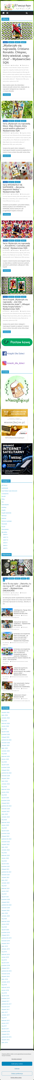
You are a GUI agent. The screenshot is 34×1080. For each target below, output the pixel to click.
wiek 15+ (17, 42)
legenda (21, 252)
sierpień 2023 (5, 811)
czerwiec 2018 (5, 982)
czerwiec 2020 (5, 916)
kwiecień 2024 (5, 789)
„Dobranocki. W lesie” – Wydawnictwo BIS (20, 696)
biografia (24, 250)
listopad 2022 (5, 836)
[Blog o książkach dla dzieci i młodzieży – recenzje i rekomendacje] (3, 13)
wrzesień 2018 (5, 974)
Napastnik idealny (12, 196)
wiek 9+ (23, 42)
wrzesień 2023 (5, 808)
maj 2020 (4, 919)
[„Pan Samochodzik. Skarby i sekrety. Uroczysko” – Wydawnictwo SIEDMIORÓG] (7, 682)
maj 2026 (4, 720)
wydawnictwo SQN (14, 81)
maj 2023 (4, 819)
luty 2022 (4, 861)
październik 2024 (6, 773)
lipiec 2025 (4, 748)
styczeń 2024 (5, 797)
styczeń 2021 (5, 897)
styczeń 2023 (5, 830)
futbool (28, 311)
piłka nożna (22, 74)
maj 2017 (4, 1018)
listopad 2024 (5, 770)
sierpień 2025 (5, 745)
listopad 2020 (5, 902)
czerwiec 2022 (5, 850)
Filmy (3, 499)
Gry (2, 502)
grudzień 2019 (5, 932)
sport (27, 79)
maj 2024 (4, 786)
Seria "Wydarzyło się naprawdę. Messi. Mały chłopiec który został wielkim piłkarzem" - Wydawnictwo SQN (16, 142)
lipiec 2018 (4, 979)
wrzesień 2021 (5, 874)
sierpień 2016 (5, 1040)
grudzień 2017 (5, 998)
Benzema (24, 194)
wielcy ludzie (6, 81)
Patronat (3, 515)
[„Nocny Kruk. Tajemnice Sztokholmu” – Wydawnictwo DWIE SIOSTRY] (7, 621)
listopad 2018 (5, 968)
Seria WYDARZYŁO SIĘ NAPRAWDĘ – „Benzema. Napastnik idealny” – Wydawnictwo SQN (14, 188)
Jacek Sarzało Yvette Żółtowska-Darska (12, 135)
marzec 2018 (5, 990)
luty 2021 (4, 894)
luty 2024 (4, 795)
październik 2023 (6, 806)
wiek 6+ (5, 545)
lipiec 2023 (4, 814)
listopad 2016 (5, 1034)
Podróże (3, 518)
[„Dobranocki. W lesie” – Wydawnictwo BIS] (7, 694)
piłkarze (28, 74)
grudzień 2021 (5, 866)
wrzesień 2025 (5, 742)
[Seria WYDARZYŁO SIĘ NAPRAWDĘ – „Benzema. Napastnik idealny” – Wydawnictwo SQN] (17, 163)
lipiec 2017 (4, 1012)
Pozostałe (4, 524)
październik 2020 (6, 905)
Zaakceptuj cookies (17, 1064)
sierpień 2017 (5, 1009)
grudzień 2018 (5, 965)
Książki (5, 42)
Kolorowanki (5, 504)
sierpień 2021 (5, 877)
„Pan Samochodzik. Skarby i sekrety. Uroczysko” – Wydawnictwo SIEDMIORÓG (22, 684)
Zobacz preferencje (17, 1073)
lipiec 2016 (4, 1042)
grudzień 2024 (5, 767)
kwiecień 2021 (5, 888)
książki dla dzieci (26, 313)
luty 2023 (4, 828)
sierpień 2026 (5, 712)
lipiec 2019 (4, 946)
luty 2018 (4, 993)
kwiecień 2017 (5, 1020)
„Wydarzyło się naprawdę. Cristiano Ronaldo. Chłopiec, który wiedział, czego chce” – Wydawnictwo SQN (17, 53)
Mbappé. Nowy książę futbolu (10, 316)
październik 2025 (6, 740)
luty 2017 (4, 1026)
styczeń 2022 (5, 863)
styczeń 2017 (5, 1029)
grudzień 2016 (5, 1031)
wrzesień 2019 (5, 941)
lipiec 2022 (4, 847)
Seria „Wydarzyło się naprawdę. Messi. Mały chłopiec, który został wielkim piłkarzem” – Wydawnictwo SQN (17, 127)
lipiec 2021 (4, 880)
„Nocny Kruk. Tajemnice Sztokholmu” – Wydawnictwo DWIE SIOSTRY (22, 623)
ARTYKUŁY (4, 485)
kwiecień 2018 (5, 987)
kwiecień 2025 (5, 756)
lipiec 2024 (4, 781)
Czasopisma (4, 493)
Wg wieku (4, 532)
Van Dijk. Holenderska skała (13, 318)
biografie (11, 70)
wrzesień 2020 (5, 908)
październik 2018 (6, 971)
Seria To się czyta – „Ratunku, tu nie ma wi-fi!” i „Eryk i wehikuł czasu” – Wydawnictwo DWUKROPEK (17, 587)
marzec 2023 (5, 825)
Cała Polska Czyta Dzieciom (9, 491)
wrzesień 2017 (5, 1007)
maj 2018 (4, 985)
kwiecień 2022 (5, 855)
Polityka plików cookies (16, 1077)
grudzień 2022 (5, 833)
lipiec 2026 (4, 715)
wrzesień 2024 (5, 775)
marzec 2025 (5, 759)
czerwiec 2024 (5, 784)
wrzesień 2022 (5, 841)
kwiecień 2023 (5, 822)
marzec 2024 (5, 792)
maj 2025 (4, 753)
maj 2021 (4, 885)
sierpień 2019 (5, 943)
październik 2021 (6, 872)
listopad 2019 (5, 935)
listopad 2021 (5, 869)
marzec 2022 (5, 858)
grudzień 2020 (5, 899)
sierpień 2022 (5, 844)
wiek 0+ (5, 534)
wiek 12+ (11, 42)
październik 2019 (6, 938)
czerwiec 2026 (5, 718)
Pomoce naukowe (6, 521)
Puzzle (3, 526)
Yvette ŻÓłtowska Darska (9, 201)
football (16, 70)
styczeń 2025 (5, 764)
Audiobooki (4, 488)
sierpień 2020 (5, 910)
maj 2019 (4, 952)
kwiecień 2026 (5, 723)
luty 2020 (4, 927)
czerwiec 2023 (5, 817)
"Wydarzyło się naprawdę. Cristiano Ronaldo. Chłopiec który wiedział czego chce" (16, 68)
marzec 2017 (5, 1023)
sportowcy (26, 257)
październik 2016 (6, 1037)
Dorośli (3, 496)
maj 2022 (4, 852)
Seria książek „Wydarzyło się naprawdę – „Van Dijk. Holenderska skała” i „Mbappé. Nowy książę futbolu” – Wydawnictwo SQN (16, 304)
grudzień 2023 (5, 800)
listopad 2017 (5, 1001)
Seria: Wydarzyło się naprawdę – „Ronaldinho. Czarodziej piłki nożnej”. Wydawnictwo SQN (16, 245)
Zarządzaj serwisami (17, 1059)
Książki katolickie (6, 513)
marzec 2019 (5, 957)
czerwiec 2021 (5, 883)
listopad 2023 (5, 803)
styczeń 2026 (5, 731)
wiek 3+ (5, 543)
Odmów (17, 1069)
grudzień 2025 (5, 734)
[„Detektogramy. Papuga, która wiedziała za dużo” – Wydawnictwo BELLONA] (7, 609)
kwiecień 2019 (5, 954)
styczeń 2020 (5, 930)
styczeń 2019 (5, 963)
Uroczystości (5, 529)
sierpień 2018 (5, 976)
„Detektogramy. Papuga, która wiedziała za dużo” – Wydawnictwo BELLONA (22, 611)
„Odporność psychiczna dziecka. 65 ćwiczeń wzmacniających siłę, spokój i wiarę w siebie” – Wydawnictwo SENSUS (22, 671)
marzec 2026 (5, 726)
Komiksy (3, 507)
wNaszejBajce (15, 65)
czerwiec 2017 (5, 1015)
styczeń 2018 (5, 996)
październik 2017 (6, 1004)
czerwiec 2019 (5, 949)
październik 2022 (6, 839)
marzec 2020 (5, 924)
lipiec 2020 (4, 913)
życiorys (18, 201)
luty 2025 (4, 762)
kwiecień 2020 (5, 921)
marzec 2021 (5, 891)
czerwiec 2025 (5, 751)
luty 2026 (4, 729)
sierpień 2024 (5, 778)
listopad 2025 (5, 737)
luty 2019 (4, 960)
